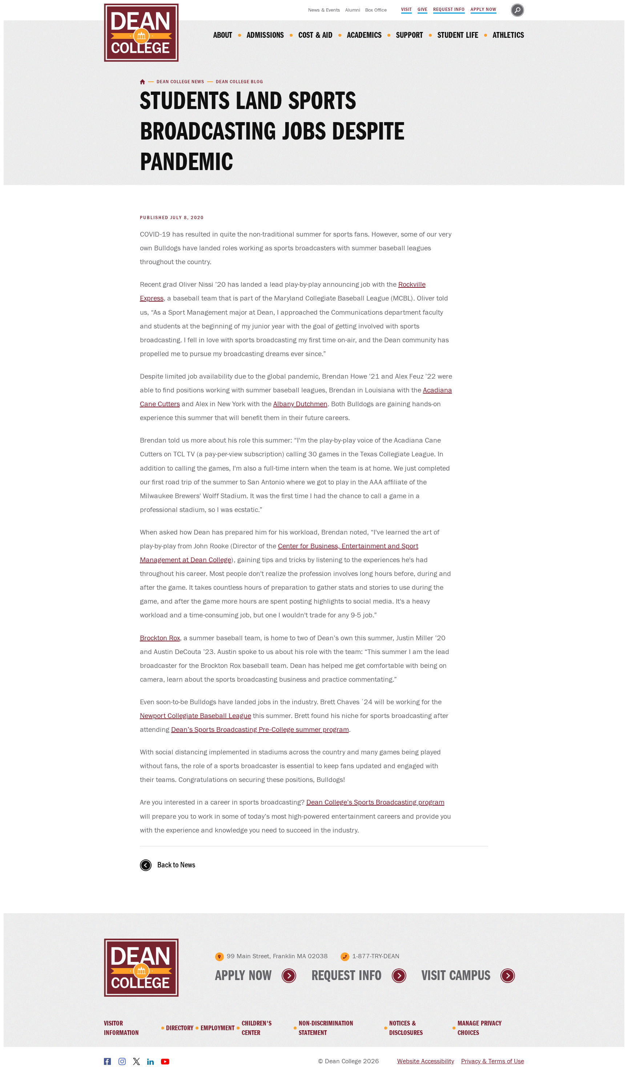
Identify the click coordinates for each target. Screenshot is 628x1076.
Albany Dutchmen (300, 404)
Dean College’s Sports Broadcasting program (375, 802)
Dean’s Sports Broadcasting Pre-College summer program (260, 729)
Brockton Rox (160, 638)
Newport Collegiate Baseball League (195, 716)
